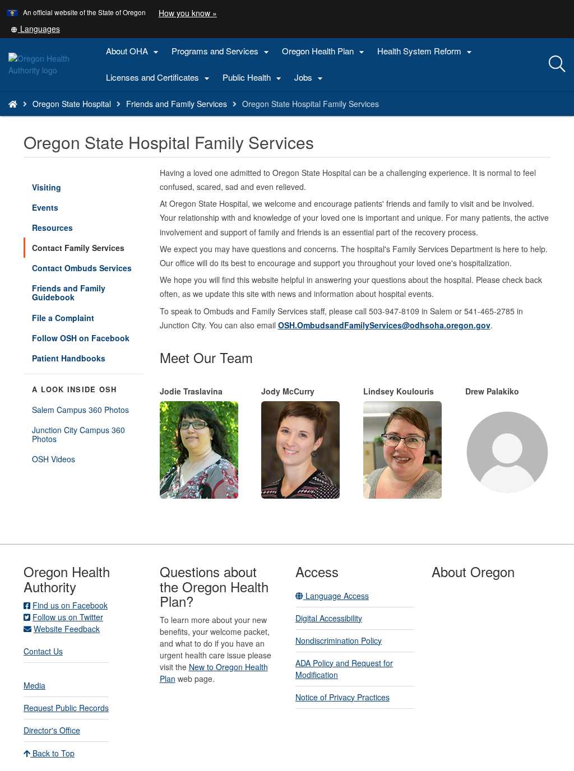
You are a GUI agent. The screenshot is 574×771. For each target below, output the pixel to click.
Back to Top (52, 753)
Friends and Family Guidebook (68, 292)
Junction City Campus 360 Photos (78, 434)
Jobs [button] (310, 77)
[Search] (557, 64)
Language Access (336, 595)
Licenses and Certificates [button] (159, 77)
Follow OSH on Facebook (80, 337)
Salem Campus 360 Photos (80, 409)
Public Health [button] (253, 77)
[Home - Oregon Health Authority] (12, 103)
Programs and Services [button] (222, 51)
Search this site (103, 118)
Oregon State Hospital (72, 103)
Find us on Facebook (70, 605)
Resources (52, 227)
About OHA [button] (133, 51)
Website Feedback (67, 628)
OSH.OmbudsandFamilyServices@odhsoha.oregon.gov (384, 325)
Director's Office (52, 730)
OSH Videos (53, 459)
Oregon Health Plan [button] (324, 51)
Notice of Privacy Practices (342, 697)
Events (45, 207)
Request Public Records (66, 707)
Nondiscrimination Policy (338, 640)
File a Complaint (63, 317)
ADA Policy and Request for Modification (344, 668)
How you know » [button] (188, 12)
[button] (35, 28)
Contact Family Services (78, 247)
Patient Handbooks (68, 358)
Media (34, 685)
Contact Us (43, 651)
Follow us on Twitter (68, 617)
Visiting (46, 187)
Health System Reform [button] (426, 51)
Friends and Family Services (176, 103)
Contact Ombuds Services (82, 267)
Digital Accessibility (328, 618)
